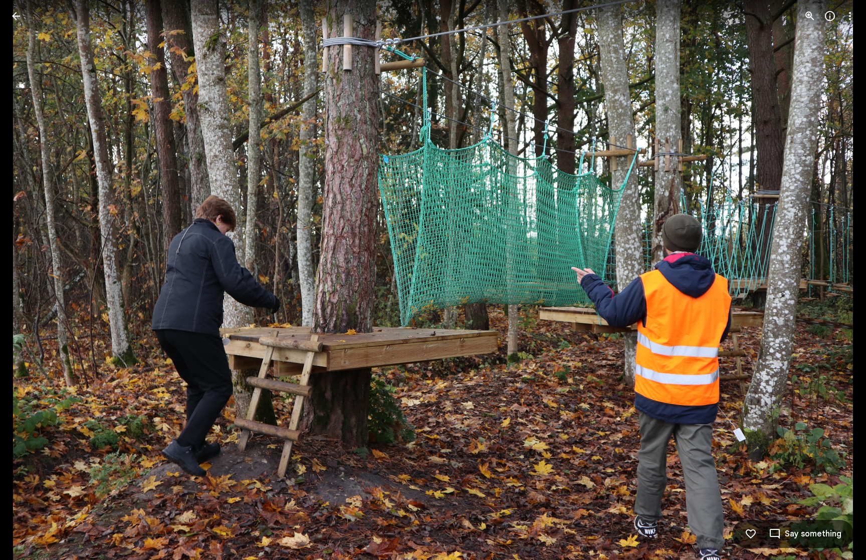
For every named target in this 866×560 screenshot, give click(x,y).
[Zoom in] (810, 16)
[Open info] (830, 16)
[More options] (850, 16)
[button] (28, 280)
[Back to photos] (16, 16)
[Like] (751, 534)
